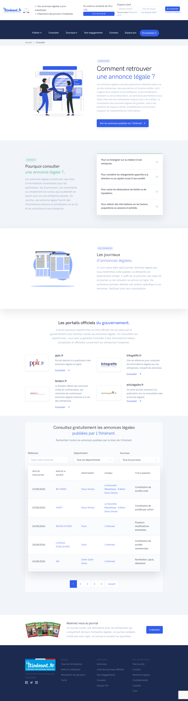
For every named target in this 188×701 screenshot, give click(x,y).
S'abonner (154, 629)
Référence (33, 453)
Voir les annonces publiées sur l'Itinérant (121, 123)
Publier (36, 32)
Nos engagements (93, 32)
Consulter (54, 32)
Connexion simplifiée (172, 12)
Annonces (102, 664)
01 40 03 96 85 (100, 14)
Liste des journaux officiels (110, 669)
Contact (137, 669)
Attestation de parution (73, 674)
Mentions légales (141, 674)
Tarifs (64, 680)
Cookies (137, 685)
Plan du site (139, 664)
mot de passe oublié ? (149, 12)
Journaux (70, 32)
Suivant (111, 584)
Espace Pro (102, 685)
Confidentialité (140, 680)
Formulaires (148, 33)
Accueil (28, 42)
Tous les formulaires (71, 664)
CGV (135, 691)
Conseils (113, 32)
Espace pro (130, 32)
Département (81, 453)
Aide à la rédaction (70, 669)
